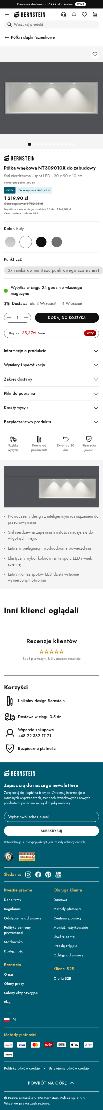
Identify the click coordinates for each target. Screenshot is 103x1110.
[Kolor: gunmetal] (57, 242)
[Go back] (7, 37)
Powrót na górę (47, 1083)
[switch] (92, 1103)
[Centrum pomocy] (64, 14)
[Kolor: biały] (25, 242)
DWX (80, 4)
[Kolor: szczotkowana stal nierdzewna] (10, 242)
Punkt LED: (14, 259)
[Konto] (74, 14)
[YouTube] (58, 875)
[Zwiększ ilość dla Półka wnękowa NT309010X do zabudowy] (26, 318)
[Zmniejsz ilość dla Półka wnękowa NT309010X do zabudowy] (9, 318)
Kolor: (14, 228)
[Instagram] (28, 875)
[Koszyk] (95, 14)
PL (14, 1020)
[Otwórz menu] (7, 14)
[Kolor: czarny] (41, 242)
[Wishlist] (84, 14)
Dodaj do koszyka (67, 317)
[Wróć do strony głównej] (29, 14)
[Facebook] (38, 875)
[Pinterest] (48, 875)
